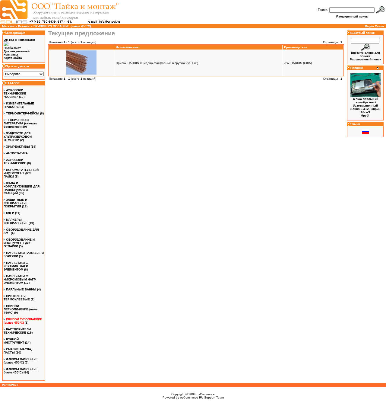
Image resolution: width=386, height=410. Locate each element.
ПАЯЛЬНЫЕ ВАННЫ (21, 289)
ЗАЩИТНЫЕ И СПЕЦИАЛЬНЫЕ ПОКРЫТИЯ (16, 203)
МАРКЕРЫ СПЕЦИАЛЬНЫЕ (16, 221)
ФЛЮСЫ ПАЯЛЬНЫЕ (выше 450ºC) (21, 360)
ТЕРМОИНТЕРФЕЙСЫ (22, 113)
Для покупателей (17, 51)
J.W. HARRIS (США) (298, 63)
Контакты (11, 54)
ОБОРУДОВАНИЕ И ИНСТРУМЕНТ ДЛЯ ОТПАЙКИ (19, 243)
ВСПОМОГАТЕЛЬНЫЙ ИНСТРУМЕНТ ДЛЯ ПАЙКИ (21, 173)
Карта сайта (13, 57)
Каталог (24, 26)
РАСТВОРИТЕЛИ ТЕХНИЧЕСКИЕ (17, 331)
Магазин (8, 26)
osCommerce (206, 394)
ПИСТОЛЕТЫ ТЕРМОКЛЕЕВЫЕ (17, 297)
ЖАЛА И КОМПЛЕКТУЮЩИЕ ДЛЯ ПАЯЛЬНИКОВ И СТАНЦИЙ (22, 188)
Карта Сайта (374, 26)
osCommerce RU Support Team (202, 397)
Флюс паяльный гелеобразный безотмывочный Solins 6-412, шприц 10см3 (365, 105)
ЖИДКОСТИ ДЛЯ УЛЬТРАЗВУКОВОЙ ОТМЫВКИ (18, 137)
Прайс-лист (12, 48)
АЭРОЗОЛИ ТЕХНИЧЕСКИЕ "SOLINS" (15, 93)
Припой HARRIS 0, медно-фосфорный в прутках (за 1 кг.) (157, 63)
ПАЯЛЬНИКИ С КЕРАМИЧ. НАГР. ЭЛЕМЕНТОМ (16, 266)
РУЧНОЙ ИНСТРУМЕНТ (14, 341)
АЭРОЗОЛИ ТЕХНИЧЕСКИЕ (15, 161)
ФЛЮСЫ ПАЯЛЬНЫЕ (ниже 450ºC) (21, 370)
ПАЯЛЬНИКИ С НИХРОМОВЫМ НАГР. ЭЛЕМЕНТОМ (20, 279)
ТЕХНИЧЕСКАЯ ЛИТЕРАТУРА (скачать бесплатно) (20, 123)
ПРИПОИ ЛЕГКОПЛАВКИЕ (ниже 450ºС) (21, 309)
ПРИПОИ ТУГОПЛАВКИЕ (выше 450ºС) (62, 26)
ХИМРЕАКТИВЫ (18, 146)
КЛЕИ (10, 213)
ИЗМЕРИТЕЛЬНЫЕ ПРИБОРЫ (19, 105)
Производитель (295, 47)
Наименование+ (128, 47)
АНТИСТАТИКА (17, 153)
